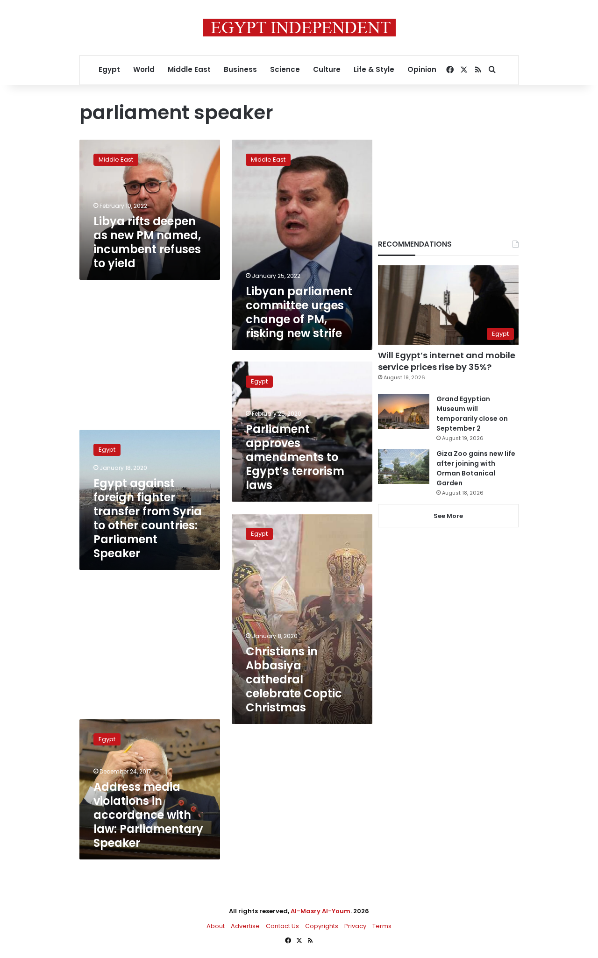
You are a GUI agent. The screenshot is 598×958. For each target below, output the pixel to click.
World (144, 69)
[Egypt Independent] (299, 27)
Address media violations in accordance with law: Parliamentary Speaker (148, 815)
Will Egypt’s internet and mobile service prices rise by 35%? (446, 361)
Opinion (421, 69)
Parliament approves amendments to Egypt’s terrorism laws (295, 457)
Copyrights (321, 926)
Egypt (109, 69)
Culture (327, 69)
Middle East (189, 69)
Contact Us (282, 926)
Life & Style (374, 69)
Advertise (245, 926)
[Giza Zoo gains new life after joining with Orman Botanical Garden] (403, 466)
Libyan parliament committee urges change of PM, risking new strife (299, 312)
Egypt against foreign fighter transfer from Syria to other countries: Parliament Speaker (147, 518)
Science (285, 69)
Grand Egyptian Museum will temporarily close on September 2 (472, 413)
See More (448, 515)
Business (240, 69)
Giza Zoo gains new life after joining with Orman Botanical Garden (475, 468)
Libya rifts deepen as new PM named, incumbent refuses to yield (147, 242)
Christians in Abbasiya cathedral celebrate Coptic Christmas (294, 679)
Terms (382, 926)
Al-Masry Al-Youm (320, 911)
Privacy (355, 926)
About (215, 926)
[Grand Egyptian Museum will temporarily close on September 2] (403, 411)
